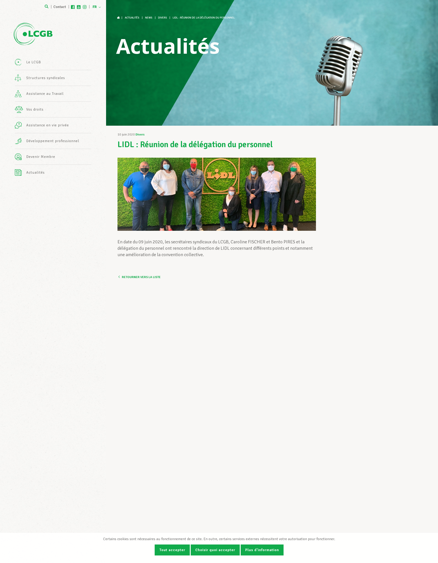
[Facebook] (73, 7)
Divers (140, 134)
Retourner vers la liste (141, 277)
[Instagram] (84, 7)
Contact (59, 7)
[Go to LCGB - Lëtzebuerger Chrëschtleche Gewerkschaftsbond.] (119, 17)
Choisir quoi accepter (215, 550)
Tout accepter (172, 550)
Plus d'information (262, 550)
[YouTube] (79, 7)
